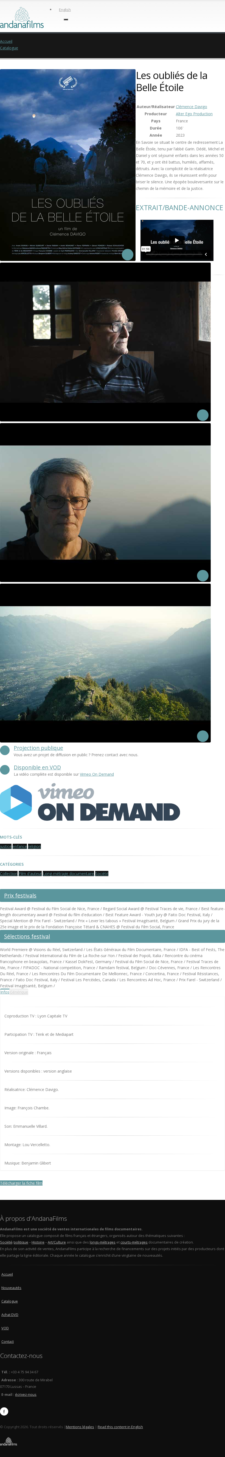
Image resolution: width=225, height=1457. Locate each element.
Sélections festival (27, 936)
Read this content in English (120, 1427)
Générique (19, 992)
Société (6, 1242)
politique (21, 1242)
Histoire (38, 1242)
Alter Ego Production (194, 113)
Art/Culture (57, 1242)
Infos (4, 992)
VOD (5, 1328)
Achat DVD (9, 1314)
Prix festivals (20, 895)
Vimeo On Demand (97, 774)
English (65, 9)
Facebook (4, 1411)
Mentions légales (80, 1427)
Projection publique (38, 748)
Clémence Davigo (191, 106)
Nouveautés (11, 1288)
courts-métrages (134, 1242)
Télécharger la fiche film (21, 1183)
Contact (7, 1341)
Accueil (6, 41)
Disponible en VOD (37, 767)
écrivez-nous (25, 1394)
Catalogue (9, 47)
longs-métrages (103, 1242)
